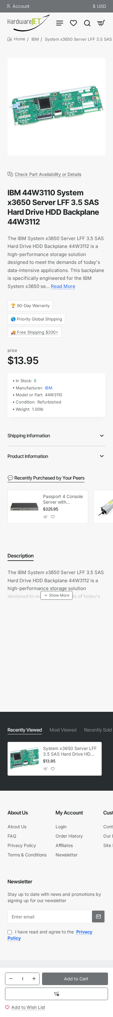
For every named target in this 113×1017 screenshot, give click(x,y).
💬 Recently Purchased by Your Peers (46, 478)
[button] (75, 979)
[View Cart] (101, 23)
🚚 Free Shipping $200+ (34, 332)
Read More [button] (63, 286)
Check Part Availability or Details (48, 174)
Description (21, 555)
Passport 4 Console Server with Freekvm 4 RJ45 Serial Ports (63, 499)
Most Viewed (63, 730)
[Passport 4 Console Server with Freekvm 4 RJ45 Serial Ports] (24, 507)
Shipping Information (29, 436)
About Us (18, 812)
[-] (10, 979)
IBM (35, 39)
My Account (69, 812)
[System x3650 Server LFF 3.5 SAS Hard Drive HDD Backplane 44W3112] (24, 759)
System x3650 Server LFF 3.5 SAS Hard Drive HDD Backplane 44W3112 (70, 751)
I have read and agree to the (50, 935)
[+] (34, 979)
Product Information (28, 456)
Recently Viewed (25, 730)
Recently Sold (98, 730)
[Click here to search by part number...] (87, 23)
